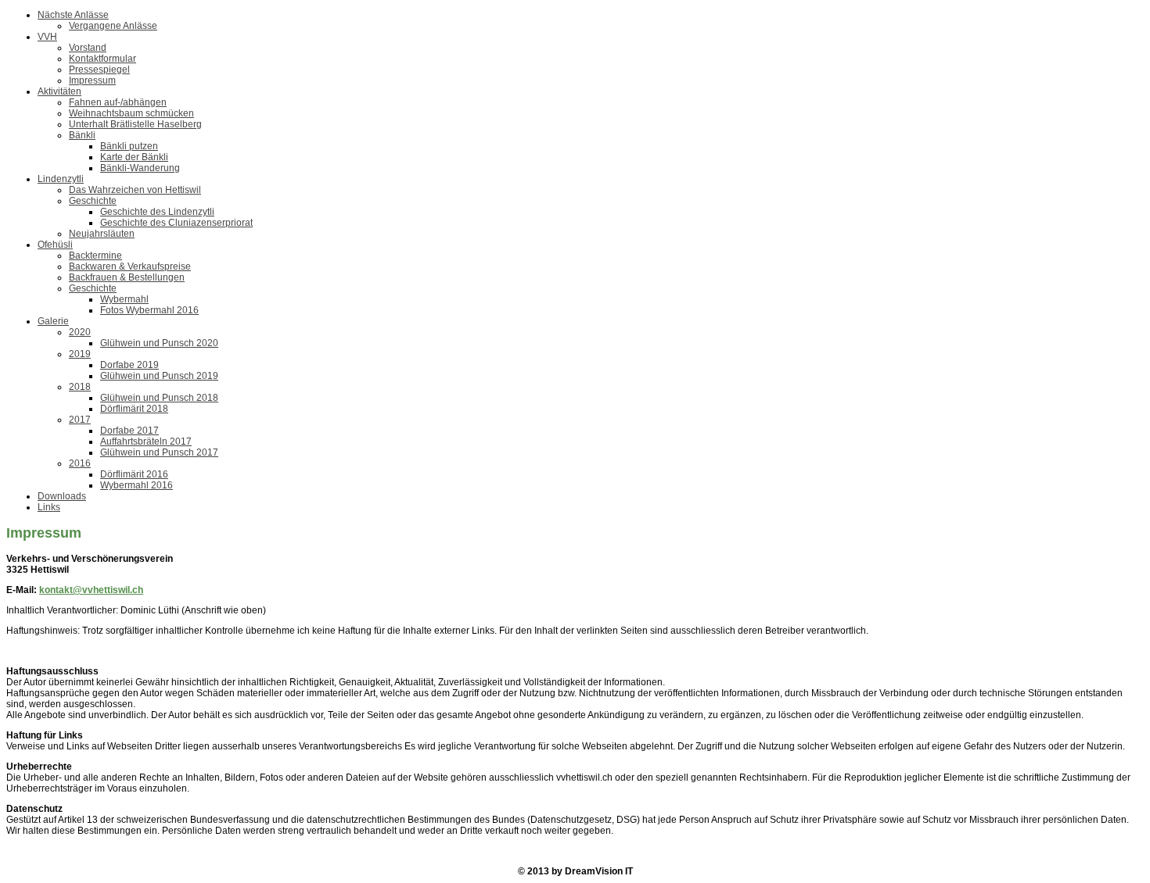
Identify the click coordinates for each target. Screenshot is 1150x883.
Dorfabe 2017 (129, 430)
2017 (80, 419)
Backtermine (95, 255)
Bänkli (82, 135)
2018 (80, 386)
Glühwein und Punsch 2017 (159, 452)
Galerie (53, 321)
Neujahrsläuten (102, 233)
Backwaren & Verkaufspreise (130, 266)
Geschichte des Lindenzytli (157, 211)
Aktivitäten (59, 91)
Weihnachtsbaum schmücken (131, 113)
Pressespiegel (99, 69)
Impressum (92, 80)
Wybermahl (124, 299)
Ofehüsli (55, 244)
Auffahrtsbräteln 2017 (146, 441)
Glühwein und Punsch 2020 (159, 343)
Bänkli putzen (129, 146)
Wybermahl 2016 (136, 485)
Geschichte (93, 200)
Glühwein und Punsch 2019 (159, 375)
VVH (47, 36)
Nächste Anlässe (73, 14)
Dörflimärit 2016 (134, 474)
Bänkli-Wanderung (140, 168)
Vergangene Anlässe (113, 25)
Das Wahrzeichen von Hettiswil (135, 189)
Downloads (62, 496)
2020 (80, 332)
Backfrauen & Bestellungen (127, 277)
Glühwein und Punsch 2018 (159, 397)
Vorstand (87, 47)
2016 (80, 463)
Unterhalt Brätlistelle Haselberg (135, 124)
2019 (80, 354)
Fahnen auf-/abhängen (118, 102)
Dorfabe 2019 (129, 364)
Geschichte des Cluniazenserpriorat (176, 222)
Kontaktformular (102, 58)
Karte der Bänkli (134, 157)
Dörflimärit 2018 (134, 408)
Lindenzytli (61, 178)
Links (49, 507)
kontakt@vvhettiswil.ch (91, 589)
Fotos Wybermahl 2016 (149, 310)
